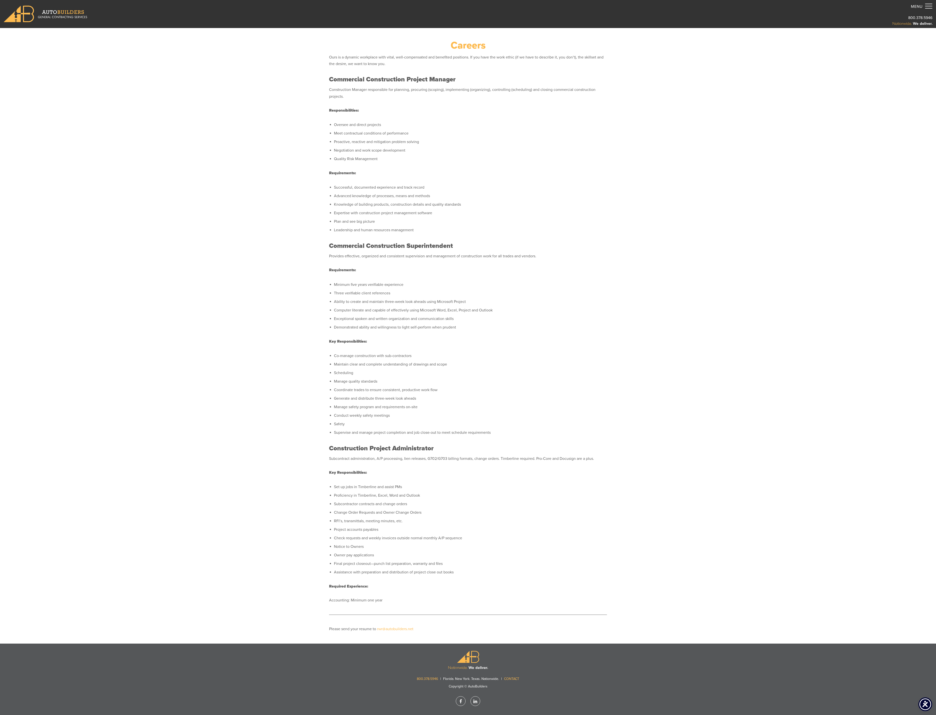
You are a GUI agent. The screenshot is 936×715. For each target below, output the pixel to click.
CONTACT (511, 679)
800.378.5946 (920, 18)
